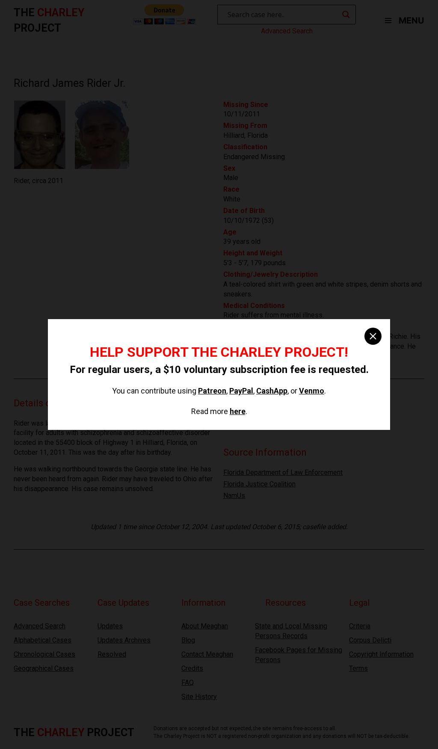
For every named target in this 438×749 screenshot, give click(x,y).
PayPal (241, 390)
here (238, 411)
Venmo (311, 390)
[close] (373, 336)
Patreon (212, 390)
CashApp (271, 390)
